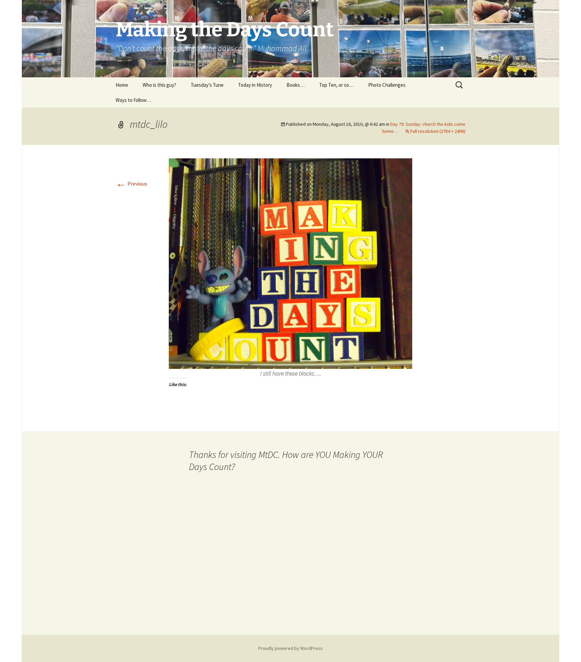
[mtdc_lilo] (290, 263)
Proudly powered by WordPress (290, 648)
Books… (295, 85)
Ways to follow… (133, 100)
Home (122, 85)
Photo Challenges (386, 85)
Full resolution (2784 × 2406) (437, 131)
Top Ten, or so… (336, 85)
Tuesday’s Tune (207, 85)
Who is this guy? (159, 85)
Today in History (255, 85)
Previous (131, 183)
